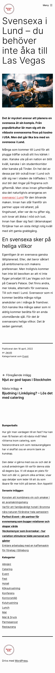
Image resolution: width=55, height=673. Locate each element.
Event (25, 356)
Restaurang (9, 626)
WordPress (21, 660)
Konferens (8, 593)
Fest (4, 578)
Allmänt (6, 564)
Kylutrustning (10, 602)
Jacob (8, 352)
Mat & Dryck (9, 617)
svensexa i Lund (13, 197)
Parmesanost (10, 622)
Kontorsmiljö (9, 597)
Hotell (5, 583)
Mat (4, 612)
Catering (7, 569)
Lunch (5, 607)
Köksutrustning (11, 588)
